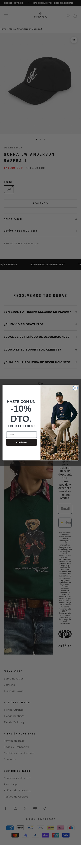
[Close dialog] (75, 388)
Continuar (21, 442)
